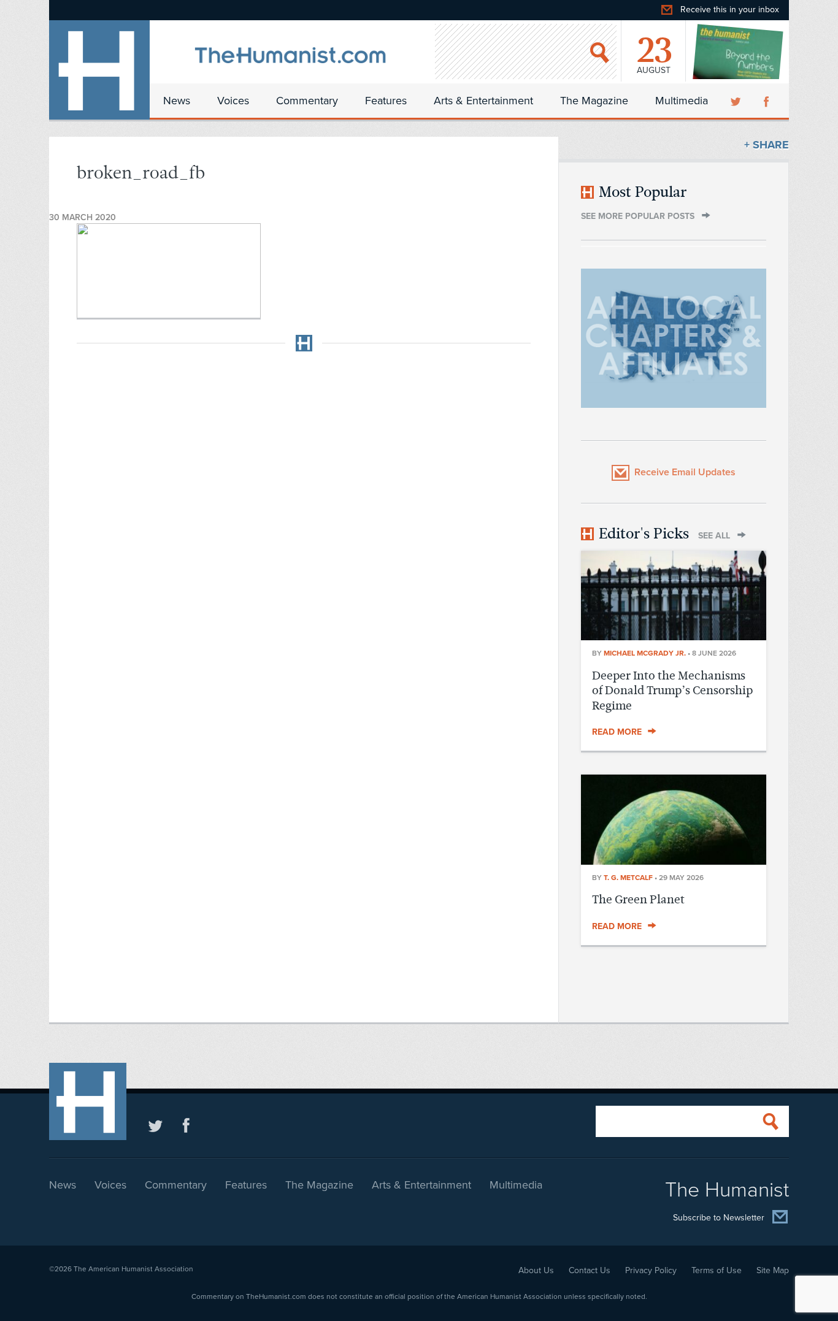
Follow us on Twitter (155, 1125)
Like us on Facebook (186, 1125)
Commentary (307, 100)
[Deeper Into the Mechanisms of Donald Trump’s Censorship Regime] (673, 636)
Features (386, 100)
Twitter (736, 100)
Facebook (767, 100)
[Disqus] (304, 514)
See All (714, 535)
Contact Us (589, 1270)
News (176, 100)
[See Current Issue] (739, 51)
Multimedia (681, 100)
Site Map (772, 1270)
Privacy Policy (651, 1270)
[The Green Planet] (673, 861)
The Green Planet (638, 899)
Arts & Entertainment (483, 100)
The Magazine (594, 100)
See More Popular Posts (637, 216)
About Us (536, 1270)
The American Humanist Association (133, 1269)
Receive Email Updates (685, 472)
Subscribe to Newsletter (718, 1218)
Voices (233, 100)
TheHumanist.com (99, 70)
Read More (617, 732)
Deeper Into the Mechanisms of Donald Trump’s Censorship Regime (672, 690)
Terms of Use (716, 1270)
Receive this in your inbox (729, 9)
